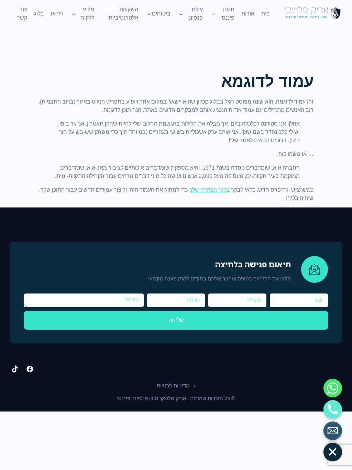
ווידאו (57, 14)
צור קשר (22, 14)
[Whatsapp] (332, 388)
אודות (247, 14)
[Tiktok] (15, 369)
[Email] (332, 430)
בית (265, 14)
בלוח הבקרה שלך (209, 190)
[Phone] (332, 409)
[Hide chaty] (332, 452)
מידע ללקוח (87, 14)
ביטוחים (161, 14)
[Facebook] (30, 369)
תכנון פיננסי (227, 14)
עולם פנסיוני (195, 14)
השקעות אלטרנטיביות (123, 14)
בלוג (39, 14)
